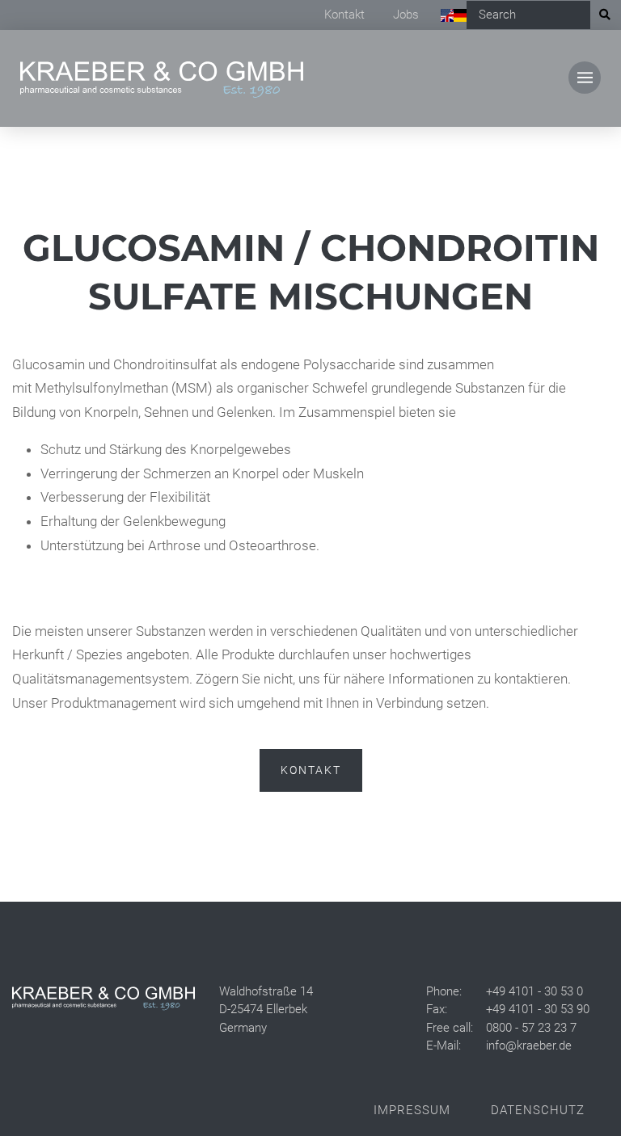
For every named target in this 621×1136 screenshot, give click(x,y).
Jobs (406, 14)
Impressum (412, 1110)
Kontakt (344, 14)
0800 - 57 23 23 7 (531, 1027)
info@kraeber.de (529, 1045)
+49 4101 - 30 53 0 (534, 991)
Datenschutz (538, 1110)
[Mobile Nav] (584, 77)
